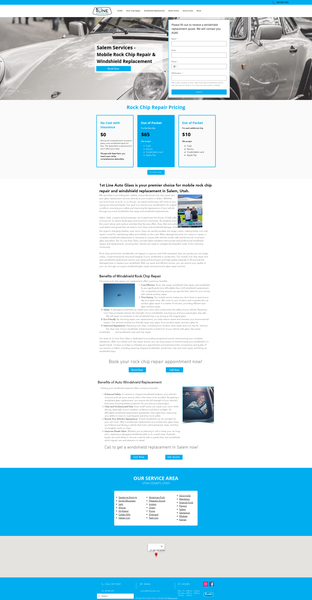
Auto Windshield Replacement (138, 382)
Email (173, 50)
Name (174, 39)
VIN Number (177, 73)
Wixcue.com (172, 598)
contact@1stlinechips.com (150, 591)
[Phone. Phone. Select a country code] (175, 66)
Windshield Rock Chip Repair (139, 276)
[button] (188, 10)
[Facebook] (211, 584)
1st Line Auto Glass (116, 185)
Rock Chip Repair (132, 54)
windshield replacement (140, 190)
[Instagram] (205, 584)
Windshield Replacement (124, 61)
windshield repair (118, 143)
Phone (174, 62)
